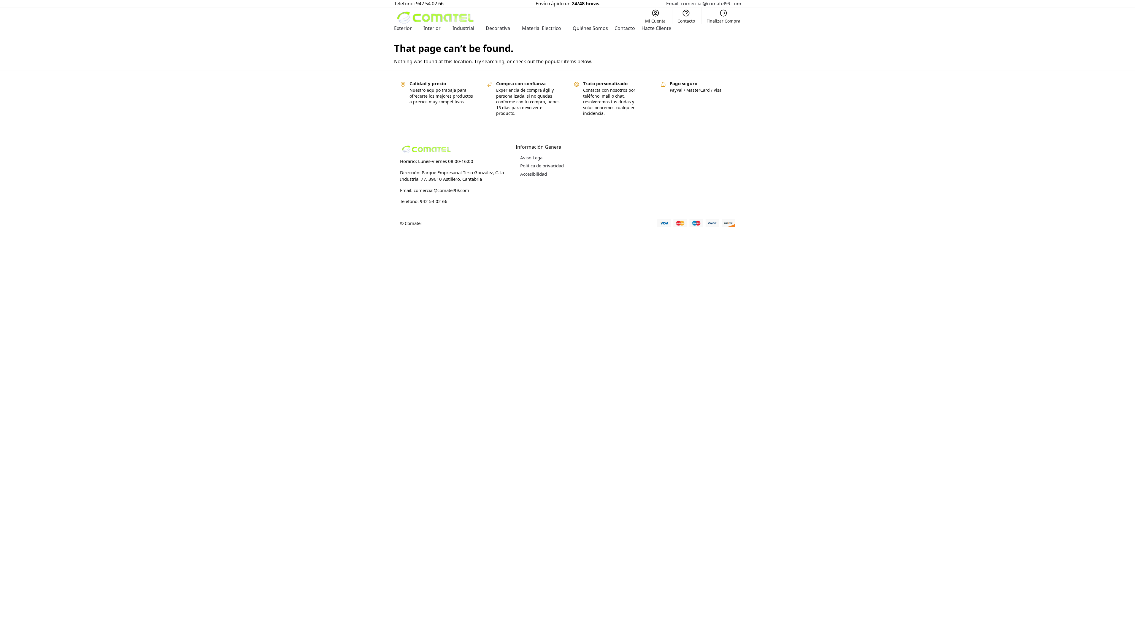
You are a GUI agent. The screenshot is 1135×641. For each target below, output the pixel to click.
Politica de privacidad (542, 166)
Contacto (686, 21)
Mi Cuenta (655, 21)
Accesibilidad (533, 174)
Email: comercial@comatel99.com (703, 3)
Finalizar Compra (723, 21)
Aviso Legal (532, 158)
